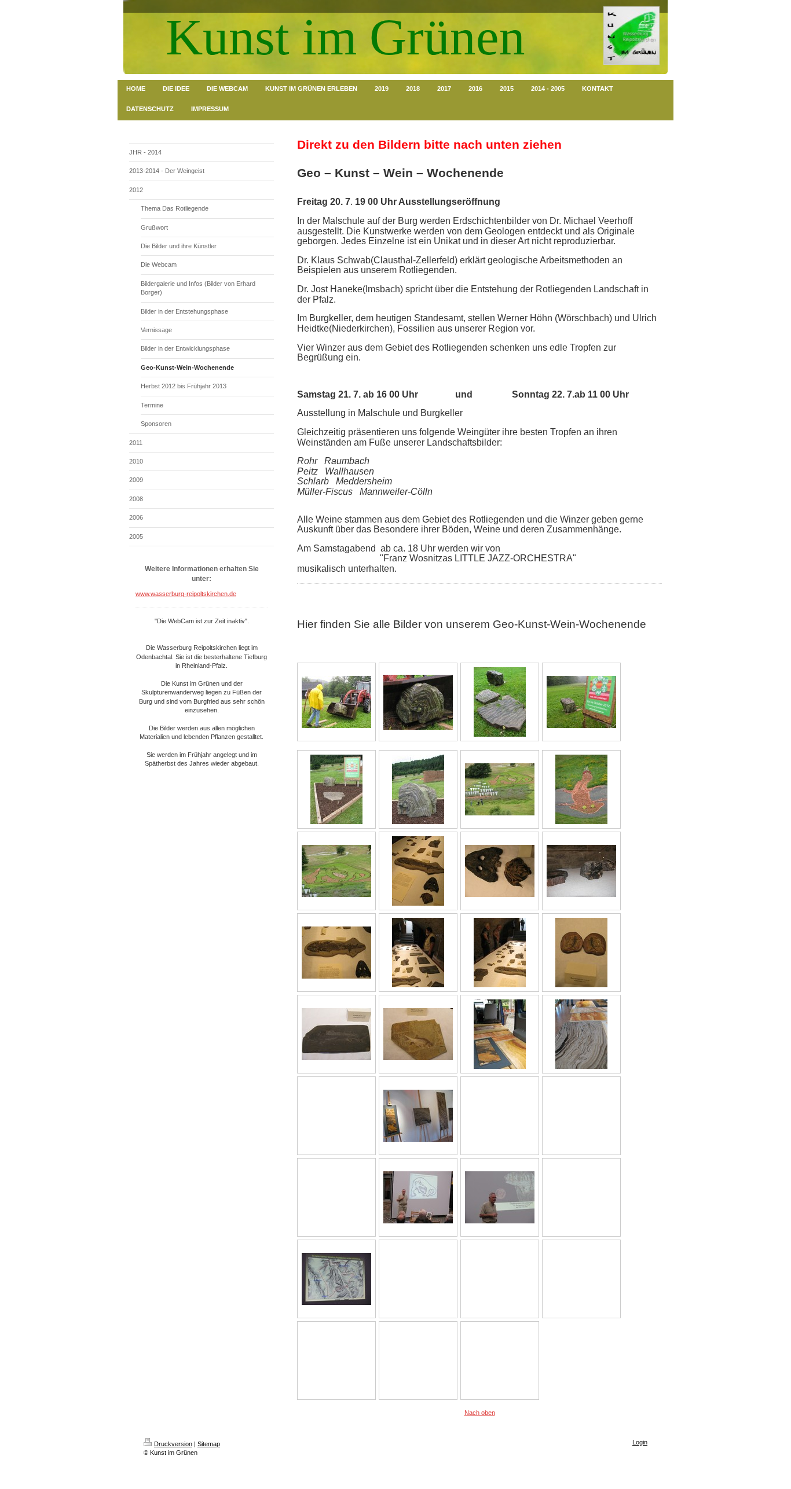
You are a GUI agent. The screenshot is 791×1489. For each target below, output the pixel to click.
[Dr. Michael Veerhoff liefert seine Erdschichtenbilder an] (500, 1034)
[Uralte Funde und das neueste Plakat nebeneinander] (581, 702)
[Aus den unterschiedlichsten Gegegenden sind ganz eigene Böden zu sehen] (418, 1116)
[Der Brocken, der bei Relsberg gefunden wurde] (418, 789)
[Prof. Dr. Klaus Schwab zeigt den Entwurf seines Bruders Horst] (418, 1197)
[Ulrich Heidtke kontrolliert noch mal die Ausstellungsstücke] (418, 952)
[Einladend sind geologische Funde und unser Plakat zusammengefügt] (336, 789)
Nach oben (479, 1412)
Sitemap (208, 1443)
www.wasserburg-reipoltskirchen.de (186, 593)
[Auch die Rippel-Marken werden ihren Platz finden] (500, 702)
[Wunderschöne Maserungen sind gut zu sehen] (581, 1034)
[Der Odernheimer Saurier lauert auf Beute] (581, 789)
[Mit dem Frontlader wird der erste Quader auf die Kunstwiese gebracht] (336, 702)
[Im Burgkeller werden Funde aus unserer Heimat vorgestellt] (418, 871)
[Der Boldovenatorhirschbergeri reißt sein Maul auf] (336, 871)
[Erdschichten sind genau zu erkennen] (581, 871)
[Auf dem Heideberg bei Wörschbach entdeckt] (336, 1034)
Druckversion (173, 1443)
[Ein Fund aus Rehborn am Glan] (581, 952)
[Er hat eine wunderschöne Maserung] (418, 702)
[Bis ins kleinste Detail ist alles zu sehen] (336, 953)
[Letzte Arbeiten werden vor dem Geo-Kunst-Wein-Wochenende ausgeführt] (499, 789)
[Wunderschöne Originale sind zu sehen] (499, 871)
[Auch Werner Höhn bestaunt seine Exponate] (500, 952)
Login (639, 1442)
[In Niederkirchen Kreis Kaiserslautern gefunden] (418, 1034)
